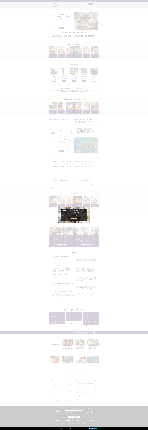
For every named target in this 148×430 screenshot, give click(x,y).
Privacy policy (94, 428)
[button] (88, 207)
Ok (89, 428)
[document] (74, 215)
